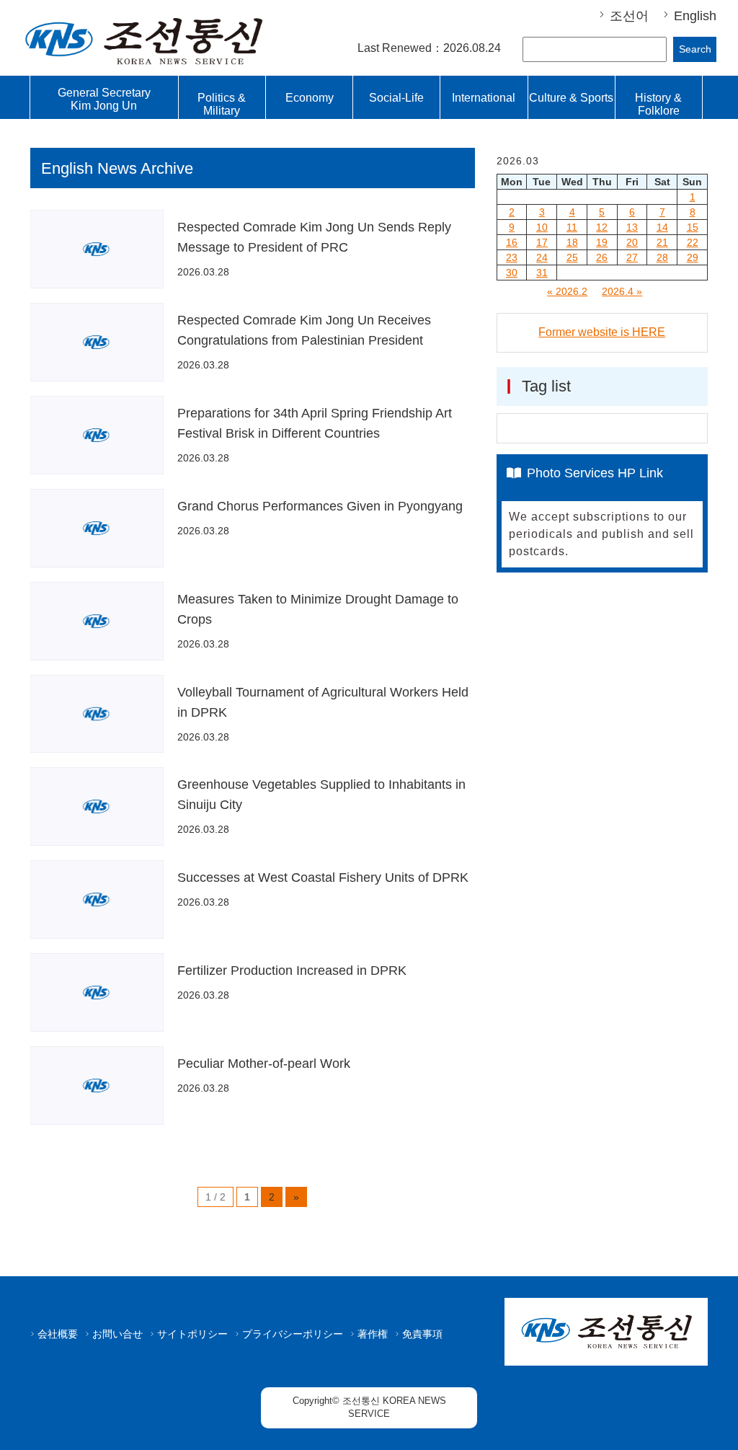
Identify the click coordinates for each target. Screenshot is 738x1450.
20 (632, 242)
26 (602, 257)
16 (511, 242)
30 (511, 272)
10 (542, 227)
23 (511, 257)
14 (662, 227)
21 (662, 242)
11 (571, 227)
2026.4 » (622, 291)
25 (572, 257)
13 (632, 227)
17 (542, 242)
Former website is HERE (601, 332)
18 (572, 242)
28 (662, 257)
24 (542, 257)
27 (632, 257)
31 (542, 272)
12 (602, 227)
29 (692, 257)
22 (692, 242)
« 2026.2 (567, 291)
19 (602, 242)
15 (692, 227)
